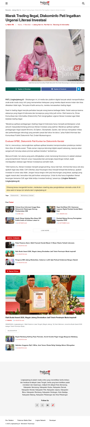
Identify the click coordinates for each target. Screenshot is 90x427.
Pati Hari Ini (48, 25)
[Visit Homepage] (44, 3)
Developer (52, 420)
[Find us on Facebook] (37, 405)
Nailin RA (10, 25)
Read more (12, 330)
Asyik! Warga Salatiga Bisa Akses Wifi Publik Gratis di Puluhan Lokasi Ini (28, 219)
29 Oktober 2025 (21, 223)
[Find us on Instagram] (42, 405)
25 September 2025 (63, 223)
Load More (45, 230)
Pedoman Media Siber (24, 420)
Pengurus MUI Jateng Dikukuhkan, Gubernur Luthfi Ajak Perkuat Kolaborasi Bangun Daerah (46, 260)
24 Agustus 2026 (19, 320)
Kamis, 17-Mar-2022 (24, 25)
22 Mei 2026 (19, 214)
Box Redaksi (9, 420)
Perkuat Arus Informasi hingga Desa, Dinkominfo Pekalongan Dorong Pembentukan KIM (27, 209)
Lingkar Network (40, 420)
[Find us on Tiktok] (53, 405)
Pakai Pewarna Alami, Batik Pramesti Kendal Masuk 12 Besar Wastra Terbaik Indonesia (44, 243)
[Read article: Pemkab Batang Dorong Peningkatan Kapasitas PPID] (51, 220)
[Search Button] (83, 3)
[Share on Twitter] (83, 89)
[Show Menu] (6, 3)
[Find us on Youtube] (48, 405)
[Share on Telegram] (78, 89)
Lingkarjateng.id (15, 423)
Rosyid (9, 320)
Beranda (8, 10)
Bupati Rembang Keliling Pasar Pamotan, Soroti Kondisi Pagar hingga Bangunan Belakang (46, 337)
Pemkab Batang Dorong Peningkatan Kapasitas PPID (69, 219)
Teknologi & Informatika (61, 25)
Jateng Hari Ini (16, 10)
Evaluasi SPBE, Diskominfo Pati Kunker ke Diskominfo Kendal (34, 141)
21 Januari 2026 (62, 214)
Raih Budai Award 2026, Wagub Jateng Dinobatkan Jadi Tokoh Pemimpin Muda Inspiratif (45, 251)
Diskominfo (14, 195)
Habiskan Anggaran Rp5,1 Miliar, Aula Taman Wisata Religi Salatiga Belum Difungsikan (45, 345)
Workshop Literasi (27, 195)
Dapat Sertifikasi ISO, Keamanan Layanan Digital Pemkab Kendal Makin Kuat (70, 209)
